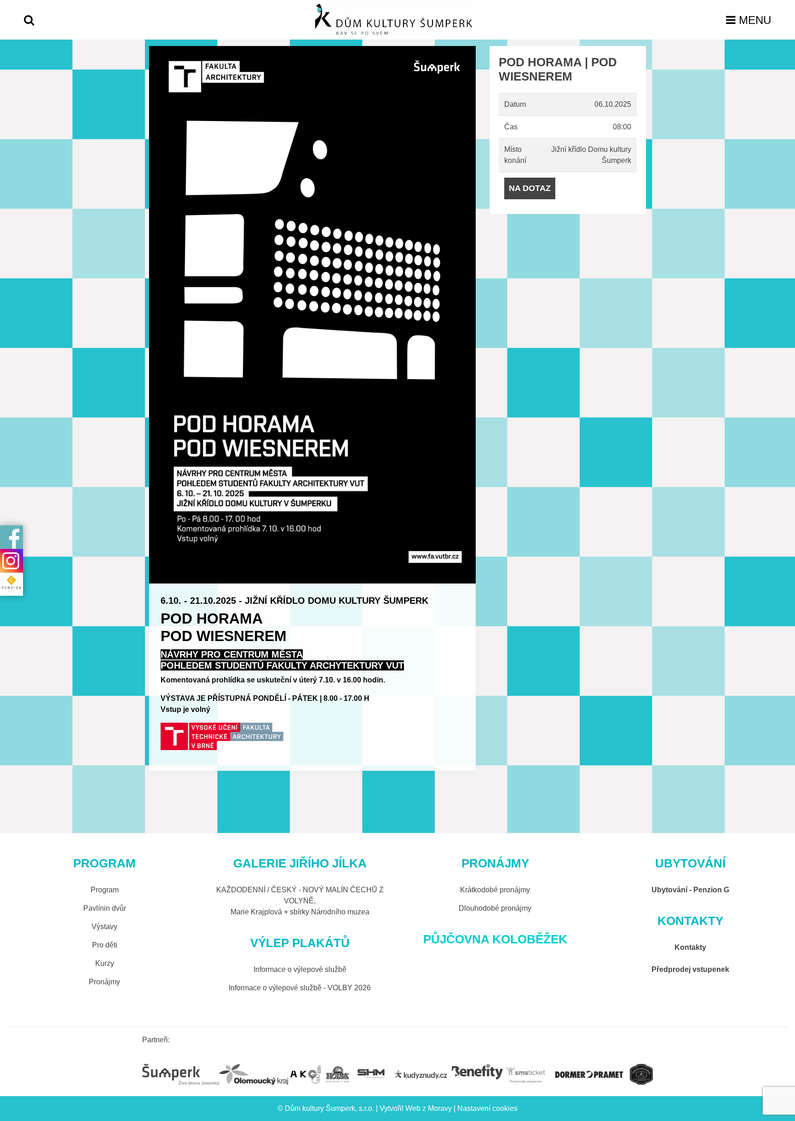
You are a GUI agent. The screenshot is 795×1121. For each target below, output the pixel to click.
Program (105, 890)
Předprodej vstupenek (690, 969)
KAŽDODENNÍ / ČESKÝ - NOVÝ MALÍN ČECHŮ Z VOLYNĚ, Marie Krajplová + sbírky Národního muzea (300, 901)
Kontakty (690, 947)
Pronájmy (104, 982)
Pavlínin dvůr (104, 908)
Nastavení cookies (487, 1108)
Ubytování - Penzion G (690, 890)
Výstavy (104, 926)
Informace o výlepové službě (299, 969)
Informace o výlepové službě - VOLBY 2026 (300, 988)
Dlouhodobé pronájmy (495, 908)
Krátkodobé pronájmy (495, 890)
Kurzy (104, 963)
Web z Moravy (428, 1108)
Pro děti (104, 945)
